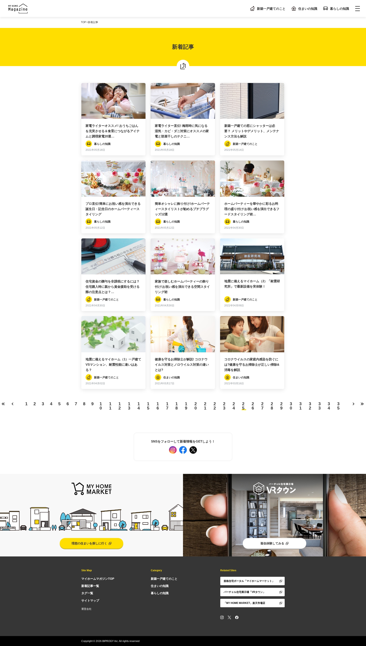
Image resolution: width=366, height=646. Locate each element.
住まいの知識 (307, 8)
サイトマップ (90, 600)
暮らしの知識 (339, 8)
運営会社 (86, 608)
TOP (83, 22)
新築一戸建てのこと (271, 8)
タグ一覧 (87, 593)
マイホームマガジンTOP (97, 578)
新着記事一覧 (90, 586)
